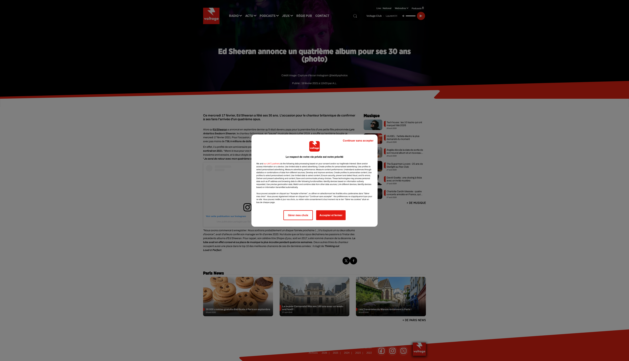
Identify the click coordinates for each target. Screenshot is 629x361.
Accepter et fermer (330, 215)
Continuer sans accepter (358, 140)
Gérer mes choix (298, 215)
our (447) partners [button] (272, 163)
